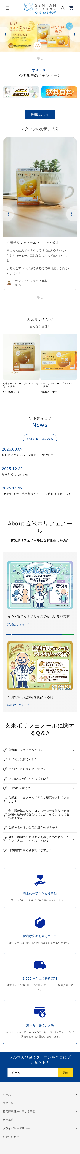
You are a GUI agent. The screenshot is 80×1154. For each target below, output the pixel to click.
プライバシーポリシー (16, 1128)
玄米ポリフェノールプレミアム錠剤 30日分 (20, 385)
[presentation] (5, 34)
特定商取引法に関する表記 (19, 1111)
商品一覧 (8, 1102)
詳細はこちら (40, 114)
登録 (65, 1072)
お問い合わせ (11, 1136)
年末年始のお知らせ (15, 474)
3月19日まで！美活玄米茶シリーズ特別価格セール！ (36, 493)
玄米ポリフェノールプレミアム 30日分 (58, 385)
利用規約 (8, 1119)
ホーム (7, 1094)
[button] (7, 8)
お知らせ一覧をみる (40, 438)
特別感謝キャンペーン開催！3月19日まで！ (31, 455)
